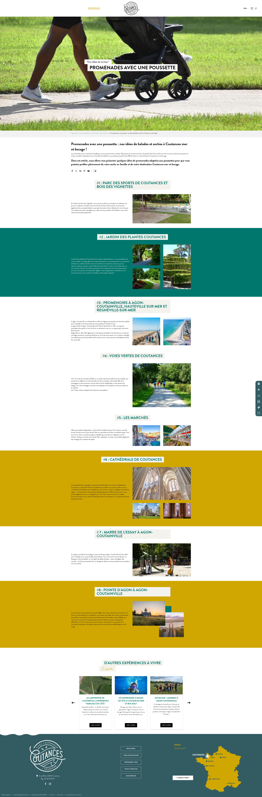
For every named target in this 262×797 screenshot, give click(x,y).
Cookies (52, 795)
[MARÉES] (258, 396)
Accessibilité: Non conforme (73, 795)
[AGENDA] (258, 413)
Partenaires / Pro (131, 762)
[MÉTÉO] (258, 390)
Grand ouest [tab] (180, 748)
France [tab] (177, 745)
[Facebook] (45, 784)
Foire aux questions (131, 755)
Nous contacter (131, 769)
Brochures (131, 748)
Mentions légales (6, 795)
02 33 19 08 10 (49, 779)
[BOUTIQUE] (258, 401)
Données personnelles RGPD (39, 795)
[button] (256, 8)
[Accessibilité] (240, 8)
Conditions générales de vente (20, 795)
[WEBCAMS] (258, 384)
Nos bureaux (131, 776)
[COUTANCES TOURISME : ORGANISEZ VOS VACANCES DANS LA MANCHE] (131, 8)
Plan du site (60, 795)
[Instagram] (50, 784)
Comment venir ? (183, 778)
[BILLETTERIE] (258, 407)
